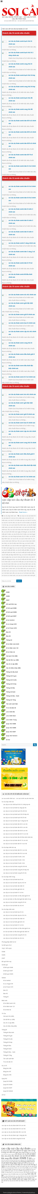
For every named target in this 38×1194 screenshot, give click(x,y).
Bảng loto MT (7, 1071)
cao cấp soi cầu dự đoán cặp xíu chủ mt (14, 882)
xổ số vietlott (10, 620)
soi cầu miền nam (21, 568)
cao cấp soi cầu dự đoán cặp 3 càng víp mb (15, 821)
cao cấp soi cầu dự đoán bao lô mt (13, 879)
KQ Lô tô (4, 1065)
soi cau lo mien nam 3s (25, 538)
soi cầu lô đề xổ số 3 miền (19, 534)
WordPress (32, 1192)
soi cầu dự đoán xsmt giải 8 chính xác (22, 414)
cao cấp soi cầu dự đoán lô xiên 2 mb (14, 856)
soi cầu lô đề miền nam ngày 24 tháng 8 (15, 532)
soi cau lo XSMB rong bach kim (22, 1170)
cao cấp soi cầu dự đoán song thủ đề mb (15, 866)
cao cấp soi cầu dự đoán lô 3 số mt (13, 892)
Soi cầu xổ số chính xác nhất (16, 1180)
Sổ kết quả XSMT (11, 616)
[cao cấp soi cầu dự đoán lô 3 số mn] (19, 493)
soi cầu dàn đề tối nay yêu (17, 1172)
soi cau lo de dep (14, 1164)
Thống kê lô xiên (11, 680)
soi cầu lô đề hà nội (21, 1176)
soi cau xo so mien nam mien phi (25, 575)
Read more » (23, 512)
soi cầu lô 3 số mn (30, 520)
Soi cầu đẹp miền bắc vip (9, 847)
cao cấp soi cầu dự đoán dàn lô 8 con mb (15, 853)
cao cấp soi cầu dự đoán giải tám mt (13, 889)
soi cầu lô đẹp (23, 1174)
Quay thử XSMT (11, 732)
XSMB (7, 592)
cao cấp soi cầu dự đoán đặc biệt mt (13, 886)
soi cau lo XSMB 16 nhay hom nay (11, 1169)
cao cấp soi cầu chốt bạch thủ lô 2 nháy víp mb (16, 804)
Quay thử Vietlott (11, 736)
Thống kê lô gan (11, 676)
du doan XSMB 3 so (20, 1158)
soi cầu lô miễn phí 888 (22, 550)
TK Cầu (4, 1013)
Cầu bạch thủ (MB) (11, 656)
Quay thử (4, 1078)
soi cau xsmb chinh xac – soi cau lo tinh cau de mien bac (19, 18)
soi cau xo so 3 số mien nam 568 (24, 573)
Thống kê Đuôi (10, 692)
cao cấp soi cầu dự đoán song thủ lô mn (14, 935)
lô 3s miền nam (20, 518)
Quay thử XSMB (11, 724)
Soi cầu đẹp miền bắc (8, 802)
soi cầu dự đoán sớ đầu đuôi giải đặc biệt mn (16, 931)
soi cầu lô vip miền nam (24, 564)
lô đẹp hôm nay (15, 1161)
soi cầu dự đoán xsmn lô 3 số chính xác (22, 377)
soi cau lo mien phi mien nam (20, 557)
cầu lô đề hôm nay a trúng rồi (8, 1154)
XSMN (8, 596)
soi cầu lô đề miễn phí (16, 1177)
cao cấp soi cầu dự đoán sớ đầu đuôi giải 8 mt (16, 896)
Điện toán (4, 1000)
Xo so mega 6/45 (11, 624)
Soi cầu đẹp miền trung (8, 877)
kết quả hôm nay (11, 604)
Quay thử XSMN (11, 728)
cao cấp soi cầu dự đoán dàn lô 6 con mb (15, 850)
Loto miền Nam (11, 716)
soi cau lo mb (14, 538)
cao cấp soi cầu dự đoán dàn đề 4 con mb (15, 824)
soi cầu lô (26, 1172)
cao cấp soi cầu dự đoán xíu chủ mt (13, 905)
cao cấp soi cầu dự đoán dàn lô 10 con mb (15, 840)
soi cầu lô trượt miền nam (9, 564)
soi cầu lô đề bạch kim (9, 1176)
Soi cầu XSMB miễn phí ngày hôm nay (20, 1179)
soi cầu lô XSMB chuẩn (13, 1174)
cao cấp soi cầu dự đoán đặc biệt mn (13, 918)
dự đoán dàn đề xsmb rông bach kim (18, 1160)
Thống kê (9, 640)
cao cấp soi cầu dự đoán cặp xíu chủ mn (14, 915)
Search (19, 581)
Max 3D (8, 632)
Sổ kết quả (5, 965)
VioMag (9, 1192)
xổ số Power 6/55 (11, 628)
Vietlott (4, 978)
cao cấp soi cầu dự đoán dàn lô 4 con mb (15, 843)
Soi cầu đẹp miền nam (9, 516)
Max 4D (8, 636)
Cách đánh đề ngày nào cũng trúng (17, 1152)
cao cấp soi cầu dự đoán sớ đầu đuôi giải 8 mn (16, 928)
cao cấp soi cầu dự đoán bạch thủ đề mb (15, 811)
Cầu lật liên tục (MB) (12, 660)
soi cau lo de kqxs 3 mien (12, 1166)
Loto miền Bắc (10, 712)
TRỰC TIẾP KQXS (7, 948)
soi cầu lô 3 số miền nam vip (16, 520)
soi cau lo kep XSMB (23, 1168)
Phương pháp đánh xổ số (9, 942)
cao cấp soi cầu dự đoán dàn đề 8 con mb (15, 830)
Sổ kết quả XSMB (11, 608)
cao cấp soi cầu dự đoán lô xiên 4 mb (14, 863)
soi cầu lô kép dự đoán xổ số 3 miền (18, 536)
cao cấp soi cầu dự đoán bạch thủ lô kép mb (16, 814)
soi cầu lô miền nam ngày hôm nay (20, 545)
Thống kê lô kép (11, 684)
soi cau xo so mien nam (8, 575)
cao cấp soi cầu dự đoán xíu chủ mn (13, 938)
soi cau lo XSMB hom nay (27, 1169)
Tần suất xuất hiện (12, 704)
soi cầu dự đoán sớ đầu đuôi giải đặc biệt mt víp (17, 899)
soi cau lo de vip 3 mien (11, 1168)
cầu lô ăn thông (32, 1152)
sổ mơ (3, 1095)
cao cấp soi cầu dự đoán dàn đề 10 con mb (15, 834)
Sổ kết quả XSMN (11, 612)
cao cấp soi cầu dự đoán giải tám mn (13, 922)
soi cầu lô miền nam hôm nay (15, 543)
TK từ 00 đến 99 (11, 708)
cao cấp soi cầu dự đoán (15, 1148)
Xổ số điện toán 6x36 (12, 644)
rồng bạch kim (21, 1163)
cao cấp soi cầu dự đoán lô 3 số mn (18, 501)
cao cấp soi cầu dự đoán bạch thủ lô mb (14, 817)
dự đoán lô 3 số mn (9, 518)
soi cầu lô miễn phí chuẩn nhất (24, 552)
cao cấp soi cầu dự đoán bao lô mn (13, 912)
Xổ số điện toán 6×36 (9, 1003)
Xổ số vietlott (7, 980)
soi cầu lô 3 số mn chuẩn (22, 522)
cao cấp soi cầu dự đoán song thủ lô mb (14, 873)
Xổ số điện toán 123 (12, 648)
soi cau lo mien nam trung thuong (25, 548)
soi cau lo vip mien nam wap (25, 566)
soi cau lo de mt (24, 1166)
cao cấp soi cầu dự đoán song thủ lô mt (14, 902)
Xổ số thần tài (10, 652)
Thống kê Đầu (10, 688)
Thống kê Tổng (11, 700)
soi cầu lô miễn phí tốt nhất (23, 559)
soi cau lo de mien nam (15, 527)
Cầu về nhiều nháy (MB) (13, 668)
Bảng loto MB (7, 1068)
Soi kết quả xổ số (6, 945)
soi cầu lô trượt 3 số (30, 561)
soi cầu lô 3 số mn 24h (8, 522)
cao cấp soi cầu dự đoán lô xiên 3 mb (14, 860)
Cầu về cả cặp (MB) (12, 664)
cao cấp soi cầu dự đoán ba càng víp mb (14, 808)
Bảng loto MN (7, 1075)
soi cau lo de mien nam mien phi (19, 529)
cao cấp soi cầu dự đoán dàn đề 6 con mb (15, 827)
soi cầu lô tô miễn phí (17, 561)
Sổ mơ (8, 740)
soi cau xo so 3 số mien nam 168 (19, 571)
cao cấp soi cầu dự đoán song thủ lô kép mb (16, 870)
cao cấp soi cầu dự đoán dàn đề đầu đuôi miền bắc (18, 837)
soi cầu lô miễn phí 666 (8, 550)
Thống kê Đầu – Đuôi (12, 696)
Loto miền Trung (11, 720)
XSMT (8, 600)
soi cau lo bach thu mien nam (17, 525)
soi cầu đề (26, 1180)
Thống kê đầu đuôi (12, 672)
